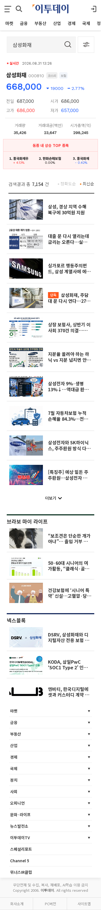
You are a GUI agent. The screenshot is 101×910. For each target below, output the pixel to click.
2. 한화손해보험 (50, 158)
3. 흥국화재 (81, 158)
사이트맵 (84, 903)
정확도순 (68, 183)
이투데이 (47, 890)
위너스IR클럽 (21, 872)
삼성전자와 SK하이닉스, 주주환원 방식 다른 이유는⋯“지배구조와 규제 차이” (69, 451)
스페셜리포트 (21, 849)
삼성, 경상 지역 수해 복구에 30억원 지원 (67, 209)
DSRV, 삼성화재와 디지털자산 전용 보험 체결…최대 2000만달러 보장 (68, 643)
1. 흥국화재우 (19, 158)
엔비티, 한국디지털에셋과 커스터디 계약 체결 (68, 695)
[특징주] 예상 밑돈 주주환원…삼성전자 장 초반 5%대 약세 (68, 477)
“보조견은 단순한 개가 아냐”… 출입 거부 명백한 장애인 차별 (69, 541)
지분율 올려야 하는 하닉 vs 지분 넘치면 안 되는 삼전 (68, 360)
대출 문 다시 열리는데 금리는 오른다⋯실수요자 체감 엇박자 (69, 242)
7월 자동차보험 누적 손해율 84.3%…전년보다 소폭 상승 (68, 419)
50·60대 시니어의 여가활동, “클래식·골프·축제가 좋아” (68, 568)
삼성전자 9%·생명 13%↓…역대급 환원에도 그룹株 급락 (68, 389)
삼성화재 (16, 75)
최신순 (88, 183)
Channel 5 (19, 860)
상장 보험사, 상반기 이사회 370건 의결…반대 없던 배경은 (69, 330)
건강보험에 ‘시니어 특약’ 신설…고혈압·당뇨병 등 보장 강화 (69, 596)
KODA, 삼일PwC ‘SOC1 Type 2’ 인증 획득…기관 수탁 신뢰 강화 (68, 670)
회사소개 (17, 903)
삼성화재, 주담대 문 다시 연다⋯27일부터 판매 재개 (69, 301)
